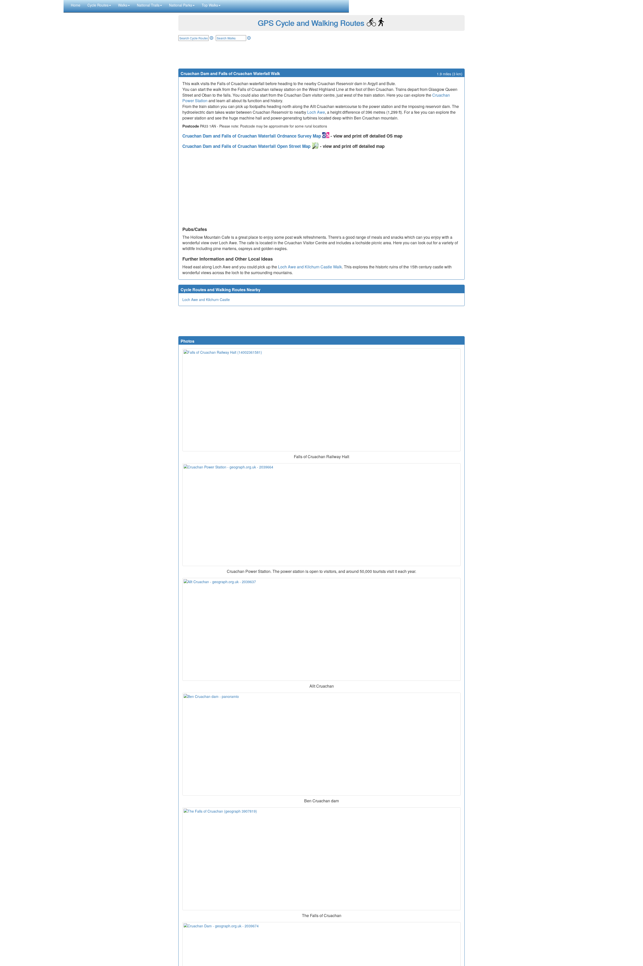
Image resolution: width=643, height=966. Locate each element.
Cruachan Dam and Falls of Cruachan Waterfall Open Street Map (247, 146)
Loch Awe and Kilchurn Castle (206, 299)
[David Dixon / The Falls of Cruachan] (321, 859)
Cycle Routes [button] (98, 5)
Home (75, 5)
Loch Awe (316, 112)
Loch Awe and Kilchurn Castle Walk (310, 267)
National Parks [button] (180, 5)
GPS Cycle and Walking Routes (311, 22)
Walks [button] (122, 5)
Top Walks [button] (210, 5)
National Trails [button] (148, 5)
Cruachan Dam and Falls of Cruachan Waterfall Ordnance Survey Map (252, 136)
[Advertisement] (321, 54)
